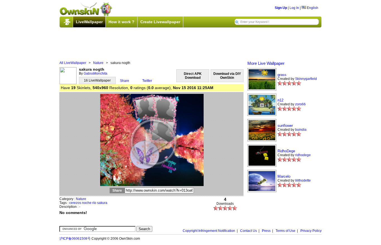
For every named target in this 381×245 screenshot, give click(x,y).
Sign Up (281, 8)
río (94, 203)
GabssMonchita (95, 73)
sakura (102, 203)
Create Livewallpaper (160, 22)
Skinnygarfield (306, 79)
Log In (294, 8)
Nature (98, 63)
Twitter (147, 81)
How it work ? (121, 22)
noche (86, 203)
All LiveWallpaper (72, 63)
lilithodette (303, 180)
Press (266, 231)
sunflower (285, 125)
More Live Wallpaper (265, 63)
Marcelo (284, 176)
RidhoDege (286, 151)
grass (282, 75)
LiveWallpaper (89, 22)
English (312, 8)
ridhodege (303, 155)
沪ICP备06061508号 (75, 239)
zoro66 (300, 104)
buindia (301, 130)
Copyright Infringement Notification (209, 231)
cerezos (75, 203)
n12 (280, 100)
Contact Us (248, 231)
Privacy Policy (311, 231)
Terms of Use (285, 231)
